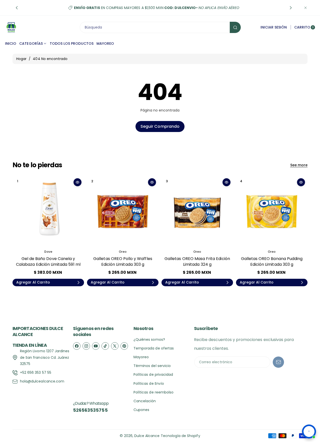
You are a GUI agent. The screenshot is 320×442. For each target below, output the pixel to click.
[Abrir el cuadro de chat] (309, 431)
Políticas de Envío (149, 383)
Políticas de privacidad (153, 374)
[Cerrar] (305, 8)
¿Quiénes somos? (149, 339)
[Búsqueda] (235, 27)
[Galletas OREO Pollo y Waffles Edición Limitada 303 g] (122, 211)
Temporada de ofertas (154, 348)
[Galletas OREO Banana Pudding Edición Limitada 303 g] (272, 211)
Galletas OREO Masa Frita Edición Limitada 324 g (197, 261)
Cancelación (145, 401)
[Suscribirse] (278, 362)
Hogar (21, 58)
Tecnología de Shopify (180, 435)
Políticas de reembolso (154, 392)
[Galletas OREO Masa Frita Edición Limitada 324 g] (197, 211)
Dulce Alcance (147, 435)
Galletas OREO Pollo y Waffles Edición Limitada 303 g (122, 261)
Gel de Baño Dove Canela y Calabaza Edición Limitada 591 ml (48, 261)
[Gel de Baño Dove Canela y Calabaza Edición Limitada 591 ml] (48, 211)
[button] (16, 7)
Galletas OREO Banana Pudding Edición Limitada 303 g (271, 261)
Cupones (141, 409)
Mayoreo (141, 357)
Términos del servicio (152, 365)
